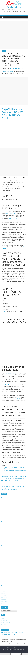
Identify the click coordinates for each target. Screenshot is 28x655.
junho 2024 (3, 549)
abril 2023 (3, 573)
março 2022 (3, 595)
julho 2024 (3, 547)
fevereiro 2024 (4, 557)
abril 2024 (3, 553)
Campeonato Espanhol (7, 71)
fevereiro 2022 (4, 597)
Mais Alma (14, 7)
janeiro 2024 (3, 559)
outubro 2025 (4, 517)
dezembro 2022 (4, 579)
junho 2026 (3, 501)
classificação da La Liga (13, 218)
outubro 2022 (4, 583)
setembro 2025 (4, 519)
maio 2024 (3, 551)
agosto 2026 (3, 497)
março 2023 (3, 575)
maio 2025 (3, 527)
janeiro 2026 (3, 511)
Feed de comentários (5, 622)
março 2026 (3, 507)
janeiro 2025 (3, 535)
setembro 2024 (4, 543)
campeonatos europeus (11, 213)
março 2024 (3, 555)
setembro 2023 (4, 567)
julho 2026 (3, 499)
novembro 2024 (4, 539)
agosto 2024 (3, 545)
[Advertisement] (14, 35)
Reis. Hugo (12, 65)
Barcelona (16, 384)
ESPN (4, 311)
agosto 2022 (3, 585)
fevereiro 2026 (4, 509)
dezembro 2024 (4, 537)
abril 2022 (3, 593)
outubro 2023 (4, 565)
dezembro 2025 (4, 513)
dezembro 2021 (4, 601)
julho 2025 (3, 523)
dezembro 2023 (4, 561)
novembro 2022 (4, 581)
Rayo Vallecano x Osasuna (16, 68)
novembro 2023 (4, 563)
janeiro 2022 (3, 599)
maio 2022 (3, 591)
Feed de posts (4, 620)
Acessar (2, 618)
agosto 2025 (3, 521)
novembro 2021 (4, 603)
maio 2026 (3, 503)
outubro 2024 (4, 541)
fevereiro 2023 (4, 577)
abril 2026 (3, 505)
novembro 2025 (4, 515)
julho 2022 (3, 587)
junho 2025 (3, 525)
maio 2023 (3, 571)
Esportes (4, 51)
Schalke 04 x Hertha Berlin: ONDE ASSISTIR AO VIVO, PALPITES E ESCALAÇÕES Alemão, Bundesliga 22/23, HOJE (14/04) (13, 478)
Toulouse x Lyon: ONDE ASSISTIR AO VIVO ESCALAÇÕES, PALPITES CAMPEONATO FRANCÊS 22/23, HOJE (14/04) (12, 488)
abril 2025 (3, 529)
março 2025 (3, 531)
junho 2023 (3, 569)
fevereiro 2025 (4, 533)
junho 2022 (3, 589)
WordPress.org (4, 624)
